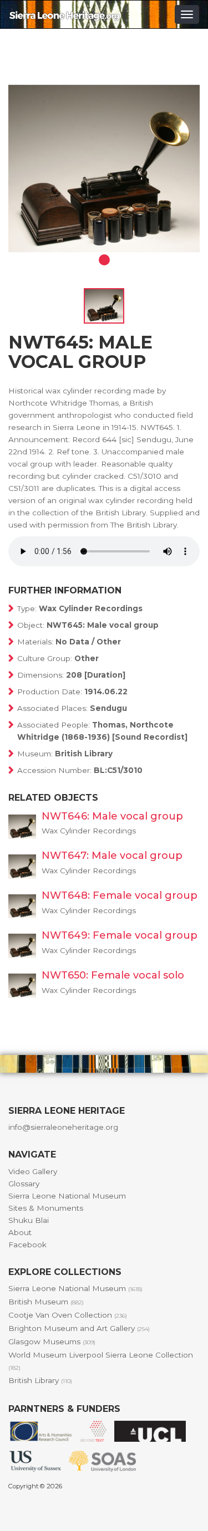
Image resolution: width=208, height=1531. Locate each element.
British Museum (46, 1301)
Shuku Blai (28, 1220)
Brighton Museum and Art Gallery (79, 1328)
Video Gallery (32, 1171)
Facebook (27, 1244)
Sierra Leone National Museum (67, 1195)
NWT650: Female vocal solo (113, 975)
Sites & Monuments (45, 1208)
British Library (40, 1380)
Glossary (23, 1183)
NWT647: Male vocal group (112, 855)
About (20, 1232)
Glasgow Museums (51, 1341)
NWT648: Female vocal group (119, 895)
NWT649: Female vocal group (119, 935)
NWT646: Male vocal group (112, 816)
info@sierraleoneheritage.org (63, 1127)
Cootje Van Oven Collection (67, 1314)
